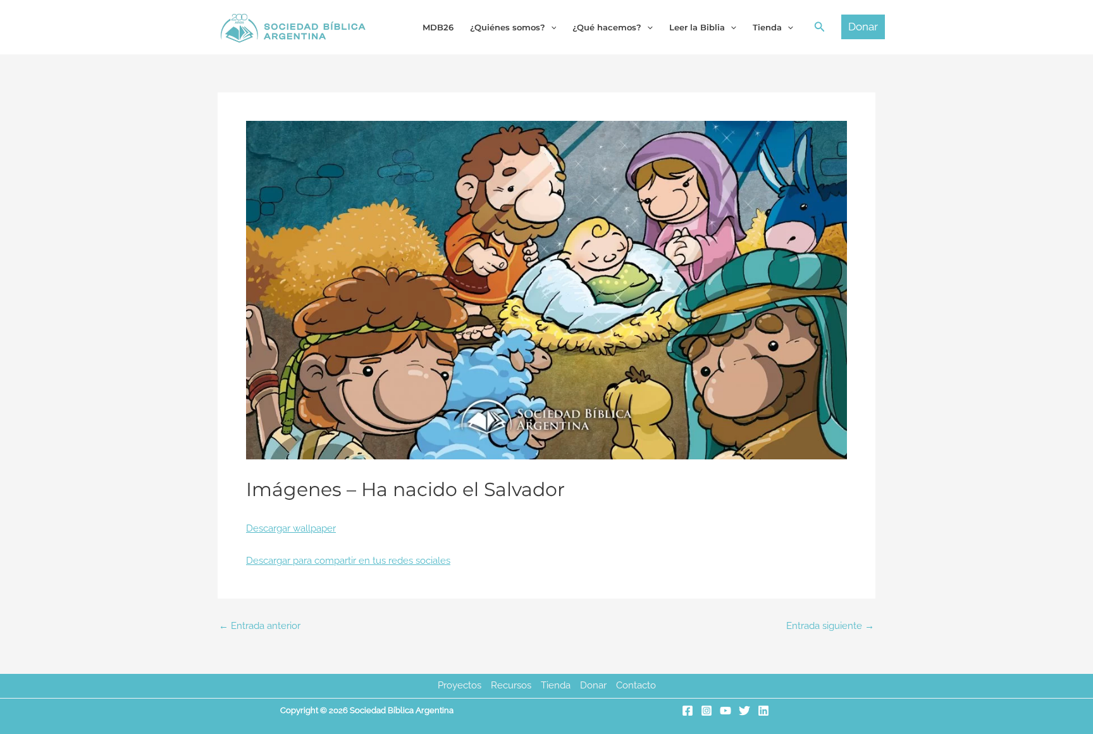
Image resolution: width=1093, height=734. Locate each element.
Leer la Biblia (697, 27)
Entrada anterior (259, 626)
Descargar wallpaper (291, 528)
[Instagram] (706, 710)
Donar (593, 685)
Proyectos (459, 685)
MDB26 (438, 27)
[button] (819, 27)
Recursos (511, 685)
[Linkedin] (763, 710)
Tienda (556, 685)
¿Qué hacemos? (606, 27)
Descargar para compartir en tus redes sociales (348, 560)
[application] (551, 27)
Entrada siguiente (830, 626)
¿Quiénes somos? (507, 27)
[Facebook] (687, 710)
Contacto (636, 685)
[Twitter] (744, 710)
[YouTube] (725, 710)
